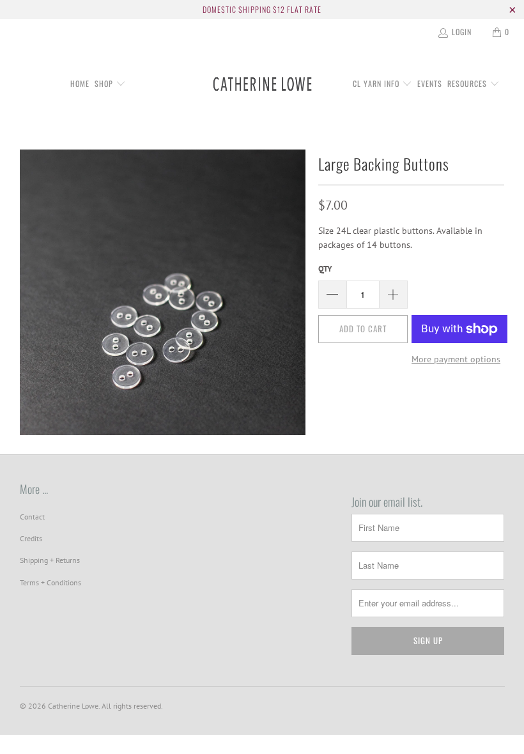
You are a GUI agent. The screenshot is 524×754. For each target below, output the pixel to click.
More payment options (456, 359)
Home (79, 83)
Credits (31, 538)
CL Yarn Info (377, 83)
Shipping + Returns (50, 560)
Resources (468, 83)
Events (429, 83)
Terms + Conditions (50, 582)
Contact (32, 516)
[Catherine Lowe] (262, 84)
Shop (105, 83)
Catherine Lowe (73, 706)
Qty (325, 268)
